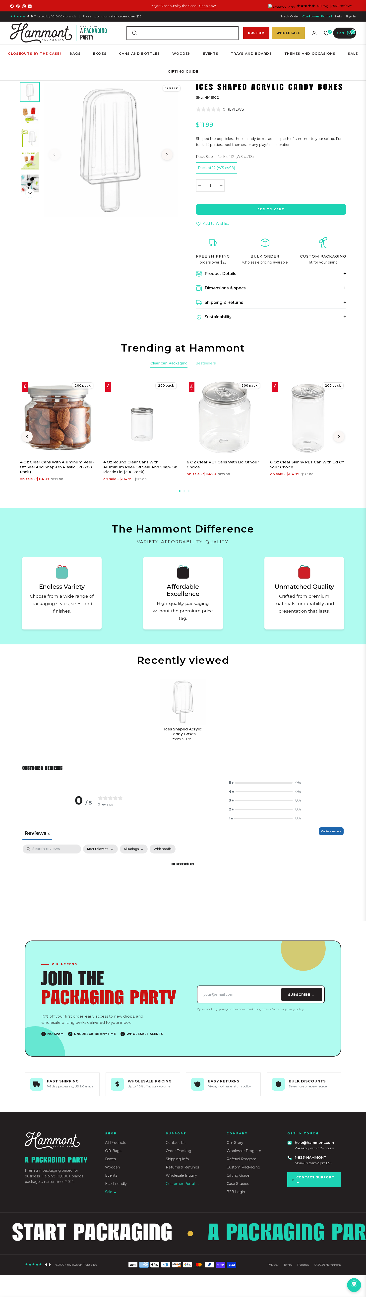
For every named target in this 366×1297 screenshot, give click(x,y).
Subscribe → (301, 994)
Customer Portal (317, 16)
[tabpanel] (183, 881)
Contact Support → (315, 1179)
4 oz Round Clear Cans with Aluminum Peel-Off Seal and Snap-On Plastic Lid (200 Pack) (140, 467)
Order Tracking (178, 1151)
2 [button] (184, 491)
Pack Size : (225, 156)
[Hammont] (59, 1141)
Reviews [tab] (37, 833)
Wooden (112, 1167)
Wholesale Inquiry (181, 1175)
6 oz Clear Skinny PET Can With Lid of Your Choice (307, 464)
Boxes (110, 1159)
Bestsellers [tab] (205, 363)
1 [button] (180, 491)
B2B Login (236, 1192)
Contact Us (175, 1142)
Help (338, 16)
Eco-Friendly (116, 1183)
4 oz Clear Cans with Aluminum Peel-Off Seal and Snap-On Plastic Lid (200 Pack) (57, 467)
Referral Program (241, 1159)
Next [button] (167, 154)
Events (111, 1175)
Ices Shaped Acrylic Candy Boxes (183, 731)
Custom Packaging (243, 1167)
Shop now (207, 6)
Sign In (350, 16)
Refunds (303, 1264)
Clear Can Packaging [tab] (168, 363)
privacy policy (294, 1009)
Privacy (273, 1264)
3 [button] (188, 491)
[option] (111, 150)
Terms (288, 1264)
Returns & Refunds (182, 1167)
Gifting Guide (238, 1175)
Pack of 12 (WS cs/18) (216, 168)
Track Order (290, 16)
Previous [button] (54, 154)
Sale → (111, 1192)
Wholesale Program (244, 1151)
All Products (115, 1142)
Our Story (235, 1142)
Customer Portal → (182, 1183)
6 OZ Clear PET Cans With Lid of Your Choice (223, 464)
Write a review (331, 831)
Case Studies (238, 1183)
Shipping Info (177, 1159)
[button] (182, 33)
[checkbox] (163, 849)
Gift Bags (113, 1151)
